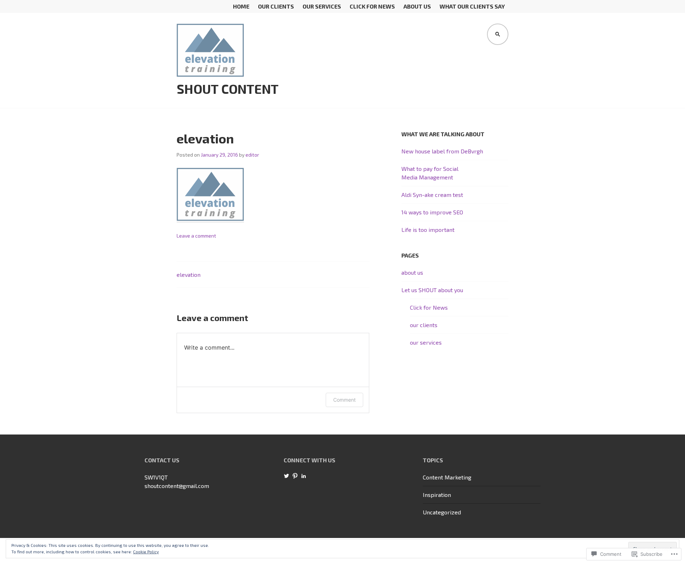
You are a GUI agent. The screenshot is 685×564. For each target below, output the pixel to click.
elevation (189, 274)
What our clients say (472, 6)
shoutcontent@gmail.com (176, 485)
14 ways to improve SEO (432, 212)
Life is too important (428, 229)
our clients (276, 6)
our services (322, 6)
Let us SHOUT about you (432, 289)
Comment (344, 400)
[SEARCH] (497, 34)
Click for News (372, 6)
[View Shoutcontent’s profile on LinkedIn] (303, 476)
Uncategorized (442, 512)
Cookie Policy (146, 551)
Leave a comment (196, 236)
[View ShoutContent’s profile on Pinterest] (295, 476)
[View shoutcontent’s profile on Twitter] (286, 476)
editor (252, 155)
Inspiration (437, 494)
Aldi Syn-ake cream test (432, 194)
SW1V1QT (156, 477)
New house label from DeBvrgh (442, 151)
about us (417, 6)
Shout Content (228, 88)
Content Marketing (447, 477)
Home (241, 6)
